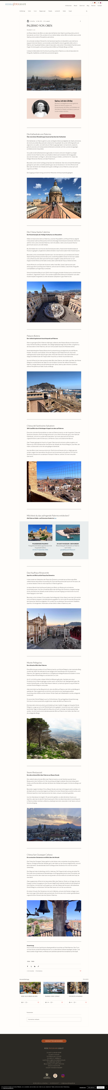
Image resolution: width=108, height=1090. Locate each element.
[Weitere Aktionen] (80, 21)
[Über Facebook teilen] (27, 966)
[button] (86, 11)
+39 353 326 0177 (54, 1083)
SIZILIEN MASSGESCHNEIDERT (54, 1067)
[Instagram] (63, 1076)
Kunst (35, 11)
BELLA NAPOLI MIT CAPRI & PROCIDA (54, 1064)
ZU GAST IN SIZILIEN (53, 1054)
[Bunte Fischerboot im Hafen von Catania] (54, 988)
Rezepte (50, 11)
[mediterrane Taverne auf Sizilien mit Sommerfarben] (30, 988)
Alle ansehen (86, 979)
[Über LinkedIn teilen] (34, 966)
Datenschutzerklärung (8, 1088)
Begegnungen (42, 11)
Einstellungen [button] (83, 1087)
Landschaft (57, 11)
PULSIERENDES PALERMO (54, 1062)
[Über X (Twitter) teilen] (31, 966)
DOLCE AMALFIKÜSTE (54, 1065)
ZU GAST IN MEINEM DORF (54, 1052)
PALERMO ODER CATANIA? (52, 996)
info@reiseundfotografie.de (68, 1083)
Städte (64, 11)
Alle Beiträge (22, 11)
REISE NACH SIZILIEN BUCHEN (29, 996)
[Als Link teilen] (38, 966)
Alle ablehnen (91, 1087)
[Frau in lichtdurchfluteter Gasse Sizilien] (77, 988)
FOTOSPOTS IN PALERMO (76, 996)
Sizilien (29, 11)
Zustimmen (100, 1087)
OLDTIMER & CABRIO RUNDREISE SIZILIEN (54, 1060)
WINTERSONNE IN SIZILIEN (54, 1056)
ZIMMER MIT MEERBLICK (54, 1058)
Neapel (70, 11)
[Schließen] (106, 1087)
